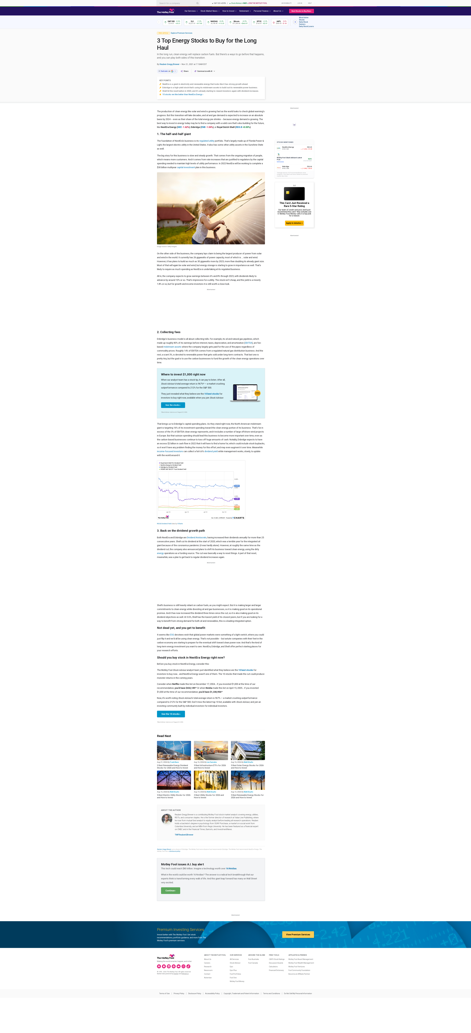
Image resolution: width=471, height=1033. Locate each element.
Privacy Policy (179, 993)
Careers (207, 963)
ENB (203, 127)
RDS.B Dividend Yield (164, 524)
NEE (180, 127)
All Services (234, 959)
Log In (300, 3)
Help (310, 3)
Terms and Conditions (271, 993)
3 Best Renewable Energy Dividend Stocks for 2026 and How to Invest (172, 766)
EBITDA (248, 343)
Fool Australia (253, 959)
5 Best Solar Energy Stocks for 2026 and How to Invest (247, 766)
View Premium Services (298, 934)
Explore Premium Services (181, 33)
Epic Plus (233, 970)
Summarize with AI (204, 71)
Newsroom (208, 970)
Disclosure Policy (194, 993)
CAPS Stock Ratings (277, 959)
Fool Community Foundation (299, 970)
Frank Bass (174, 762)
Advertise (208, 978)
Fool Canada (253, 963)
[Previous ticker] (159, 22)
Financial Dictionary (276, 970)
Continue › (170, 890)
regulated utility (206, 141)
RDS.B (239, 127)
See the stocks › (173, 405)
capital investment (186, 167)
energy (160, 553)
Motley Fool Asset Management (300, 959)
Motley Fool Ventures (296, 967)
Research (207, 967)
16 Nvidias (231, 868)
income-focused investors (170, 451)
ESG (172, 634)
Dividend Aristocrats (197, 537)
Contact (207, 974)
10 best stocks (211, 393)
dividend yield (211, 451)
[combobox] (178, 3)
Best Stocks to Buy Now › (302, 11)
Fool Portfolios (235, 974)
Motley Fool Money (237, 981)
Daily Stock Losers (306, 26)
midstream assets (172, 346)
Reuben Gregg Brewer (169, 64)
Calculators (273, 967)
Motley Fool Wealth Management (301, 963)
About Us (207, 959)
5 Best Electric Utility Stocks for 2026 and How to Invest (173, 796)
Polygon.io (185, 974)
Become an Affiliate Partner (299, 974)
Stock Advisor (235, 963)
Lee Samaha (212, 762)
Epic (231, 967)
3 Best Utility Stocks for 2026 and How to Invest (209, 796)
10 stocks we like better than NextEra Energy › (182, 94)
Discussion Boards (276, 963)
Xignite (175, 974)
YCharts (180, 524)
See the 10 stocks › (171, 714)
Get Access (280, 162)
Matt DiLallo (248, 762)
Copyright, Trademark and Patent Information (241, 993)
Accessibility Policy (212, 993)
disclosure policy (174, 851)
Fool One (233, 978)
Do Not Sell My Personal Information (298, 993)
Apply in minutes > (294, 223)
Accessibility (286, 3)
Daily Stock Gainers (303, 23)
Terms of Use (164, 993)
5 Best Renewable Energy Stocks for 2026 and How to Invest (247, 796)
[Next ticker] (295, 22)
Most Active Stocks (303, 19)
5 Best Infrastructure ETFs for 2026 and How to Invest (210, 766)
